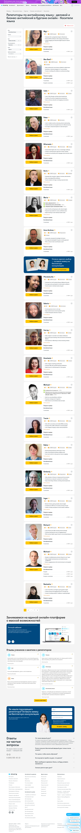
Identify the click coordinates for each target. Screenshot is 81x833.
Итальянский (44, 783)
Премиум (59, 776)
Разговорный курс (29, 796)
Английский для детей (30, 817)
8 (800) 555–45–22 (13, 758)
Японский (43, 795)
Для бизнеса (56, 5)
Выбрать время (34, 49)
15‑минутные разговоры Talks (64, 789)
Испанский (43, 776)
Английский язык (12, 32)
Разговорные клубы (62, 787)
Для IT (26, 807)
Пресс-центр (12, 810)
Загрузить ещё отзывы (40, 700)
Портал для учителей (14, 793)
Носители (11, 44)
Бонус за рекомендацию (14, 799)
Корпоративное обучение (15, 801)
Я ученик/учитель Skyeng (74, 827)
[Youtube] (13, 812)
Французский (44, 780)
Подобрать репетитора (74, 817)
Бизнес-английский (36, 11)
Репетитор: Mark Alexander (47, 683)
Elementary (27, 780)
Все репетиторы (17, 11)
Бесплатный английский (63, 785)
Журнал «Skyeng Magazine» (63, 797)
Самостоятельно (61, 778)
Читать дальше (47, 43)
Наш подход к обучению (14, 787)
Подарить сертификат (14, 795)
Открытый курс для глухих (63, 783)
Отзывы (10, 785)
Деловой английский (30, 805)
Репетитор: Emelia (45, 696)
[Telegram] (10, 754)
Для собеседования (29, 803)
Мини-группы (60, 780)
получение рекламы (65, 723)
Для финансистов (29, 809)
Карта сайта (60, 801)
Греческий (43, 791)
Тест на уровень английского (44, 5)
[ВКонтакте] (10, 812)
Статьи (59, 799)
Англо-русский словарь (62, 807)
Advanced (27, 789)
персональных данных (58, 721)
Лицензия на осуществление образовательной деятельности (48, 825)
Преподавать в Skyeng (14, 791)
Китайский (43, 787)
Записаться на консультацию (73, 824)
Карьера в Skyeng (13, 808)
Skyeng (9, 11)
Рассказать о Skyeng (75, 820)
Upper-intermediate (29, 787)
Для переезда (28, 799)
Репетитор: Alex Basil (11, 673)
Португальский (44, 785)
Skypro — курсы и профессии (64, 794)
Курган (26, 11)
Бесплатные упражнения (63, 803)
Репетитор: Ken (10, 663)
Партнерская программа (14, 797)
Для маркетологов (29, 813)
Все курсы (11, 776)
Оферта (26, 823)
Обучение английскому (30, 776)
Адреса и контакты (13, 805)
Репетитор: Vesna (11, 686)
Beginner (27, 778)
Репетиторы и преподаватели (16, 789)
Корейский (43, 793)
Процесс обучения (13, 780)
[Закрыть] (79, 810)
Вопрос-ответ (12, 803)
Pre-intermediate (29, 783)
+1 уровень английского (30, 794)
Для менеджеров (29, 811)
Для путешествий (29, 801)
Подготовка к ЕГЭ (29, 815)
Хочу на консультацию (60, 269)
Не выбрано (11, 53)
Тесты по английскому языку (64, 805)
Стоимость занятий (13, 778)
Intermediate (28, 785)
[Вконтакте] (7, 754)
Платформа (11, 783)
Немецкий (43, 778)
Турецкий (43, 789)
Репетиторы (34, 5)
